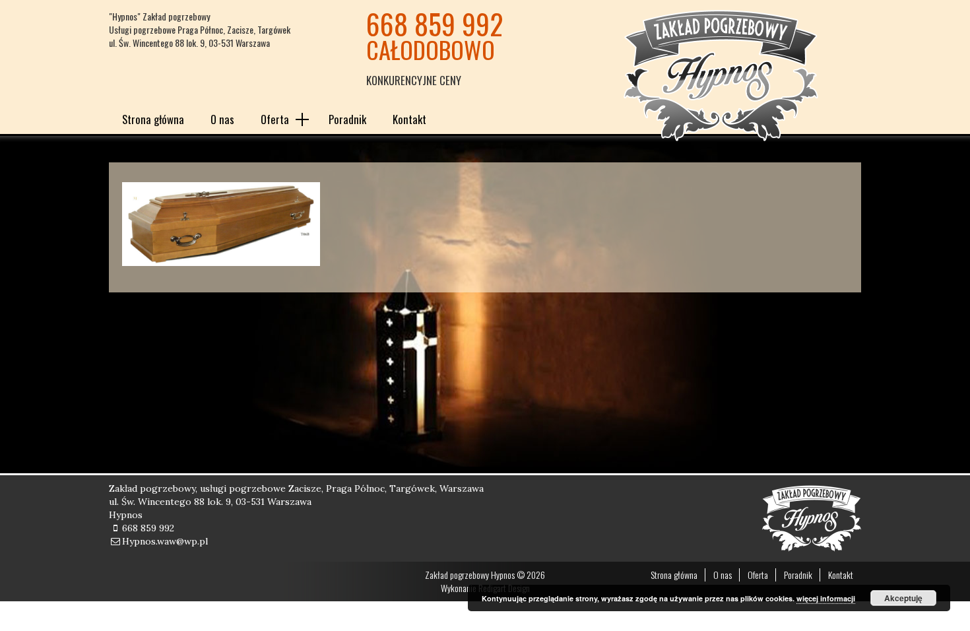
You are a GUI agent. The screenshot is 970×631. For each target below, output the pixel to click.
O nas (222, 119)
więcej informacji (825, 598)
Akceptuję (903, 598)
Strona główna (153, 119)
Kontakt (409, 119)
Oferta (275, 119)
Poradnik (347, 119)
